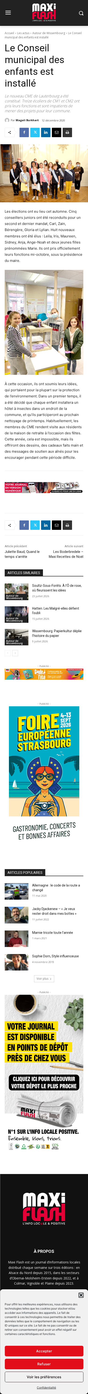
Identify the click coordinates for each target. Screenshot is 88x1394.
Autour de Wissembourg (48, 33)
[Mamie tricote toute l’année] (16, 939)
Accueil (9, 33)
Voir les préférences (44, 1377)
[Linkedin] (45, 132)
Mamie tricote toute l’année (52, 933)
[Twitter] (35, 132)
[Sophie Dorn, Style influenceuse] (16, 962)
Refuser (44, 1364)
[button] (81, 1295)
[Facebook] (24, 132)
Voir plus (42, 979)
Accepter (44, 1351)
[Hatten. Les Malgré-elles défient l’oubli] (16, 614)
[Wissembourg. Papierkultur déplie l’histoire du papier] (16, 637)
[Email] (56, 132)
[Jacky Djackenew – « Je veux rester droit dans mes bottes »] (16, 915)
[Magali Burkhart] (8, 120)
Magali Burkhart (27, 120)
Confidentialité (46, 1387)
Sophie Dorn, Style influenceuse (55, 956)
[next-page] (15, 653)
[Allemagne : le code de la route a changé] (16, 891)
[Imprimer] (67, 132)
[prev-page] (8, 653)
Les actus (23, 33)
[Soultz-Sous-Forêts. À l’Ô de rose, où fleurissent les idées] (16, 591)
